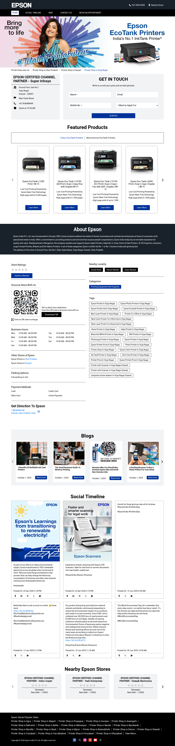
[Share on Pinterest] (27, 596)
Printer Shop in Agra (21, 721)
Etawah (28, 363)
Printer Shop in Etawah (149, 729)
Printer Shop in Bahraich (23, 725)
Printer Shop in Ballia (48, 725)
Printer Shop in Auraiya (97, 721)
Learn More (33, 207)
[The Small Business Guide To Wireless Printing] (69, 453)
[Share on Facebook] (15, 596)
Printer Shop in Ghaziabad (109, 733)
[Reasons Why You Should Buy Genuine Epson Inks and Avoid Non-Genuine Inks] (106, 453)
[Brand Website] (100, 740)
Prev (12, 179)
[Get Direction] (38, 412)
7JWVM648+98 (17, 410)
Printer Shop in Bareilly (22, 729)
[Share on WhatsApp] (40, 596)
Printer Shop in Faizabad (23, 733)
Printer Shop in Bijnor (69, 729)
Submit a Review (22, 276)
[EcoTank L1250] (33, 161)
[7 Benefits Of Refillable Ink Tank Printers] (31, 453)
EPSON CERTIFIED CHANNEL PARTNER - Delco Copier (39, 679)
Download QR (51, 314)
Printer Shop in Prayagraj (71, 721)
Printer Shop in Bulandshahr (96, 729)
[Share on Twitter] (33, 596)
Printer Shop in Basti (46, 729)
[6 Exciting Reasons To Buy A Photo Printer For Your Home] (143, 453)
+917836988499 (26, 103)
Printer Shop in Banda (100, 725)
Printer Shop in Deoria (124, 729)
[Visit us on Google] (90, 740)
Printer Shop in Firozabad (81, 733)
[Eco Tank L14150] (69, 161)
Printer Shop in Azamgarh (124, 721)
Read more (41, 477)
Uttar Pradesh (31, 359)
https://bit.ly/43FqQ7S (75, 640)
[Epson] (21, 5)
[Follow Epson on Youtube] (95, 740)
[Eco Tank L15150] (105, 161)
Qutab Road (96, 270)
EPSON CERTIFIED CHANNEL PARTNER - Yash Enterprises (87, 679)
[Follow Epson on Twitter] (79, 740)
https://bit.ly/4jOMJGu (23, 611)
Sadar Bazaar (130, 270)
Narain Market (113, 270)
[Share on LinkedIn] (21, 596)
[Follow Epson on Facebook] (74, 740)
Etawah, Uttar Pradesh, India (23, 413)
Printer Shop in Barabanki (126, 725)
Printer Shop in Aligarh (45, 721)
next (162, 179)
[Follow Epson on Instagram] (85, 740)
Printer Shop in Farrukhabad (52, 733)
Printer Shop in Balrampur (74, 725)
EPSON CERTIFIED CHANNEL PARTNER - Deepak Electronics (135, 679)
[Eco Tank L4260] (141, 161)
